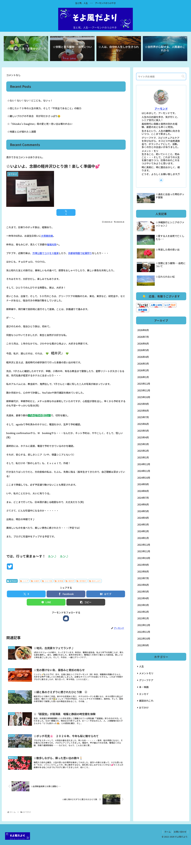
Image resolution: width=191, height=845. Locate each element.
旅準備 (60, 581)
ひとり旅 (48, 581)
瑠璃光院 (51, 244)
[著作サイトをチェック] (66, 618)
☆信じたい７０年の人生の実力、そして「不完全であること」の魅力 (44, 108)
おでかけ (13, 581)
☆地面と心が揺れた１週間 (21, 131)
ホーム (167, 831)
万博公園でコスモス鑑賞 (45, 253)
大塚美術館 (47, 236)
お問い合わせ (180, 831)
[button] (85, 602)
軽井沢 (71, 581)
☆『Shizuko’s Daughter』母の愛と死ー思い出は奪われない (39, 124)
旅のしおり (96, 581)
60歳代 (36, 581)
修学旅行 (83, 581)
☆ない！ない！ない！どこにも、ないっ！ (30, 100)
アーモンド (161, 108)
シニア (25, 581)
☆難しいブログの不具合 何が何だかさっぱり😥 (33, 116)
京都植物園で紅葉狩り (80, 253)
